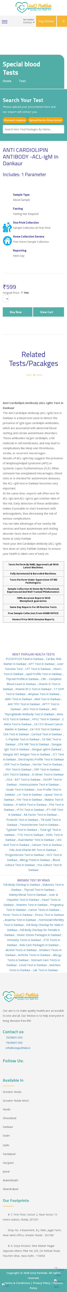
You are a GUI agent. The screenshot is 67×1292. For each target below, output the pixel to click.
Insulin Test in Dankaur (21, 789)
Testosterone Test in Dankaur (39, 824)
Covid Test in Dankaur (33, 965)
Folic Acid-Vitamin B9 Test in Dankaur (33, 850)
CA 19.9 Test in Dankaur (45, 729)
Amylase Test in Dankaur (44, 694)
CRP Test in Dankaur (47, 769)
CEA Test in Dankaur (16, 734)
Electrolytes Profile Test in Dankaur (41, 759)
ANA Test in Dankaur (47, 699)
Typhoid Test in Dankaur (22, 829)
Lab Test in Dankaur (45, 970)
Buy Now (16, 312)
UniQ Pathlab (38, 1273)
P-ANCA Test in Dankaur (32, 804)
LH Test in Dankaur (30, 794)
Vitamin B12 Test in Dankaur (33, 689)
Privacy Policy (41, 1283)
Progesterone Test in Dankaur (25, 855)
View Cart (47, 312)
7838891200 (14, 1037)
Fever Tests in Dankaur (18, 915)
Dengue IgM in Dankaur (47, 749)
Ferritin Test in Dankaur (48, 764)
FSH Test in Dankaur (19, 769)
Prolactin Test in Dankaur (22, 819)
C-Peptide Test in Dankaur (23, 739)
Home (7, 81)
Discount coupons (14, 120)
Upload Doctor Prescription (45, 120)
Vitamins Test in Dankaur (32, 905)
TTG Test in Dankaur (30, 835)
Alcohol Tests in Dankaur (22, 950)
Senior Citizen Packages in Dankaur (39, 935)
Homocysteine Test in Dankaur (39, 784)
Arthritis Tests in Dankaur (34, 955)
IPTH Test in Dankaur (31, 809)
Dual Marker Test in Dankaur (36, 840)
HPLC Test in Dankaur (46, 719)
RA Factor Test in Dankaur (41, 814)
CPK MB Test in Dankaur (34, 744)
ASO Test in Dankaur (36, 709)
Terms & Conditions (17, 1283)
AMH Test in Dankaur (19, 699)
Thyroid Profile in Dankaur (23, 679)
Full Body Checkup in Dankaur (22, 884)
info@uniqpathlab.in (17, 1048)
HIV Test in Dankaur (30, 799)
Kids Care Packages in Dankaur (40, 945)
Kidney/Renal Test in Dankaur (28, 894)
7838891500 (14, 1042)
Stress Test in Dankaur (49, 915)
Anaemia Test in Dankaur (21, 920)
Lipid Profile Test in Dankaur (44, 674)
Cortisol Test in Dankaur (47, 734)
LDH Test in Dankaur (17, 774)
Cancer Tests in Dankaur (44, 910)
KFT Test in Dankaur (42, 664)
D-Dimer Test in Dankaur (48, 774)
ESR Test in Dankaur (17, 764)
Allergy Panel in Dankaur (35, 860)
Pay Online (46, 21)
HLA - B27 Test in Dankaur (24, 779)
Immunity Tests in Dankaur (24, 940)
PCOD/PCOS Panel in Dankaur (25, 659)
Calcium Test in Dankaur (47, 845)
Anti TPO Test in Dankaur (24, 704)
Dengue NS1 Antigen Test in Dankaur (27, 754)
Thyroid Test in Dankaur (39, 889)
